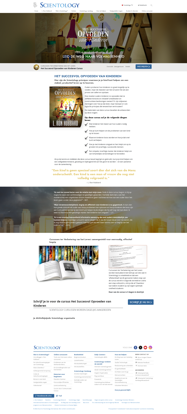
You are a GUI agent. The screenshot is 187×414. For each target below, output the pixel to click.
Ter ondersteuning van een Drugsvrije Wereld (105, 402)
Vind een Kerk (142, 366)
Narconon (86, 402)
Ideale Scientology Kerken (102, 370)
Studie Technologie (121, 362)
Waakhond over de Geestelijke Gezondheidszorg (121, 380)
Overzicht (110, 66)
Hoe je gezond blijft (123, 390)
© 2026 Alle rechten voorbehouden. (54, 409)
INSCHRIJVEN (142, 66)
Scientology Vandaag (82, 371)
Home (36, 11)
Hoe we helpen (101, 11)
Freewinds (97, 379)
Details (128, 66)
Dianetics (48, 400)
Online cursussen (147, 11)
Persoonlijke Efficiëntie (61, 382)
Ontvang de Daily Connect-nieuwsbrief (142, 374)
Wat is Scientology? (62, 11)
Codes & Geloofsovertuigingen (40, 375)
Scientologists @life (100, 357)
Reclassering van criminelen (124, 366)
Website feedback (143, 362)
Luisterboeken (79, 360)
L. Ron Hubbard (47, 11)
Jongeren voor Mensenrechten (42, 405)
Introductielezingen (80, 363)
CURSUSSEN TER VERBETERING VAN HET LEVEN (58, 66)
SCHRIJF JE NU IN (140, 302)
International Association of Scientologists (45, 402)
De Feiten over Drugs (121, 372)
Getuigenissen (118, 66)
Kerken (74, 11)
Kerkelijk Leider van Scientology (80, 381)
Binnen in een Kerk (39, 379)
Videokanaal (37, 385)
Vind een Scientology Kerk (102, 367)
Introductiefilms (79, 367)
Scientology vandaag (86, 11)
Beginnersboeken (80, 357)
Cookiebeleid (121, 409)
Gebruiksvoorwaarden (132, 409)
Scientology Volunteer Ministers (124, 400)
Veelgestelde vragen (116, 11)
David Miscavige (87, 400)
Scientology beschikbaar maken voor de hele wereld (103, 383)
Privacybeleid (112, 409)
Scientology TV (128, 5)
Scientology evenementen (82, 377)
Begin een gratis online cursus (103, 400)
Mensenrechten (120, 375)
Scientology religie (74, 400)
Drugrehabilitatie (120, 369)
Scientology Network (59, 400)
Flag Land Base (99, 376)
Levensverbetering (60, 385)
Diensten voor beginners (59, 375)
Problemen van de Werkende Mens (60, 363)
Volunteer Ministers (121, 385)
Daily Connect (99, 355)
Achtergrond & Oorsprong (41, 371)
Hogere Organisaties (101, 373)
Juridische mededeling (147, 409)
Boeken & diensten (132, 11)
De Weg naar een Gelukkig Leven (70, 402)
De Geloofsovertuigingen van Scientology (41, 363)
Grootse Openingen (80, 374)
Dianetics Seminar (59, 379)
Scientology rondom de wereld (102, 363)
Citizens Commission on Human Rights (66, 405)
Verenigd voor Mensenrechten (131, 402)
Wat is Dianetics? (38, 368)
